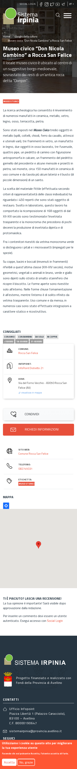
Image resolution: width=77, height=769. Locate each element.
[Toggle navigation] (67, 16)
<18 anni (8, 341)
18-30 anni (22, 341)
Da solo (39, 336)
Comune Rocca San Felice (33, 453)
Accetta (9, 762)
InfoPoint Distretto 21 (31, 368)
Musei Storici (26, 483)
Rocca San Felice (28, 353)
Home (6, 36)
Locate (6, 506)
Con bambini (25, 336)
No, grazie (26, 762)
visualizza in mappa (31, 392)
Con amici (9, 336)
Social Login (28, 4)
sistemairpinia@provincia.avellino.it (35, 731)
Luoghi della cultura (26, 36)
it (70, 4)
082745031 (25, 469)
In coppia (52, 336)
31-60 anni (36, 341)
